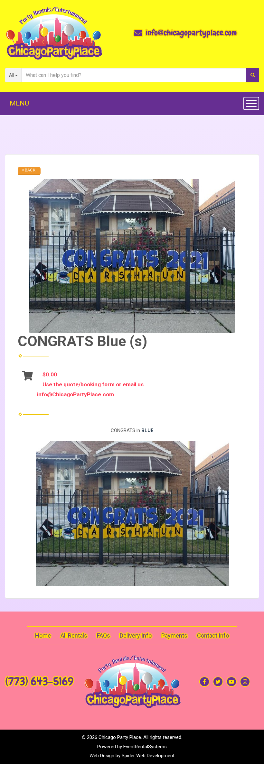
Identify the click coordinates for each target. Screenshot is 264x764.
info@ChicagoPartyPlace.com (75, 394)
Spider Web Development (148, 756)
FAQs (103, 635)
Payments (174, 635)
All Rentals (74, 635)
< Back (28, 170)
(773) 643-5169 (39, 681)
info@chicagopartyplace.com (191, 33)
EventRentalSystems (145, 747)
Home (43, 635)
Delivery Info (136, 635)
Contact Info (213, 635)
